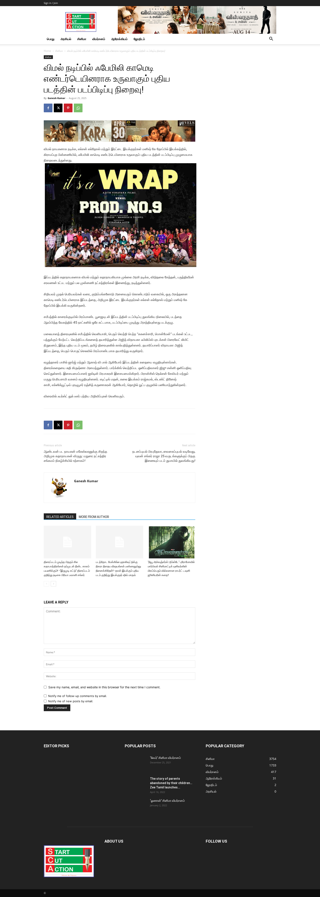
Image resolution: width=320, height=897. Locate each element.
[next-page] (53, 583)
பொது (50, 39)
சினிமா (81, 39)
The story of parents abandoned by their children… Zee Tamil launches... (171, 783)
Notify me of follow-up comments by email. (77, 696)
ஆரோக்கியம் (119, 39)
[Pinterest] (68, 108)
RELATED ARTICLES (60, 517)
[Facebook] (48, 108)
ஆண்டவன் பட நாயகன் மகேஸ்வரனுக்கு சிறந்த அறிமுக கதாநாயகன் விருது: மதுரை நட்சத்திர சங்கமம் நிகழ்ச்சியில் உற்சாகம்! (75, 456)
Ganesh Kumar (56, 98)
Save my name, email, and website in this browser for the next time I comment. (104, 687)
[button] (271, 39)
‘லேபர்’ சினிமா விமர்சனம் (165, 757)
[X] (58, 108)
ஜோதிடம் (139, 39)
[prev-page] (46, 583)
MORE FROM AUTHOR (94, 517)
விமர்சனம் (98, 39)
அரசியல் (66, 39)
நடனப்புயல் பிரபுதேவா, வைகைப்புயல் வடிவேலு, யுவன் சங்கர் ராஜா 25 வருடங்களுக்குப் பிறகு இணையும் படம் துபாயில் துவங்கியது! (163, 456)
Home (47, 51)
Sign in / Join (51, 3)
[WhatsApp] (78, 108)
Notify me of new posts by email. (70, 701)
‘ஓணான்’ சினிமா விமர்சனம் (167, 800)
